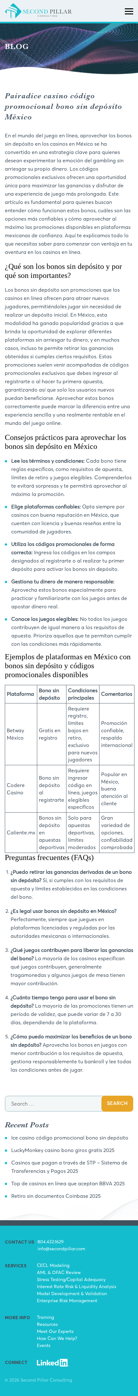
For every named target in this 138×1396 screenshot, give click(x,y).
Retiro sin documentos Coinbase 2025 (56, 1196)
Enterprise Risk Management (67, 1300)
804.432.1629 (51, 1241)
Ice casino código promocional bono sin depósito (69, 1137)
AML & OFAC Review (59, 1272)
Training (45, 1317)
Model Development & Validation (72, 1293)
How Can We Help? (57, 1338)
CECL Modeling (53, 1265)
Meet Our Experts (55, 1331)
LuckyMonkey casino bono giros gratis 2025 (63, 1150)
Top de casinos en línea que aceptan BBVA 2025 (68, 1183)
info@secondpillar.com (61, 1248)
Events (43, 1345)
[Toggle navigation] (129, 10)
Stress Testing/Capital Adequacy (71, 1279)
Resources (47, 1324)
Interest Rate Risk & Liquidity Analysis (76, 1286)
